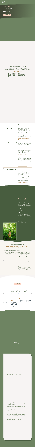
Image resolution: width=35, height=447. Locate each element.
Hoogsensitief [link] (10, 158)
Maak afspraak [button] (17, 283)
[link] (7, 1)
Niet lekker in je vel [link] (12, 143)
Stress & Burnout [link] (11, 129)
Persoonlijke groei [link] (11, 169)
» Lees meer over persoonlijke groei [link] (23, 182)
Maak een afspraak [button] (7, 14)
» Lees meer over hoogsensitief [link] (22, 166)
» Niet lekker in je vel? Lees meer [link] (22, 154)
